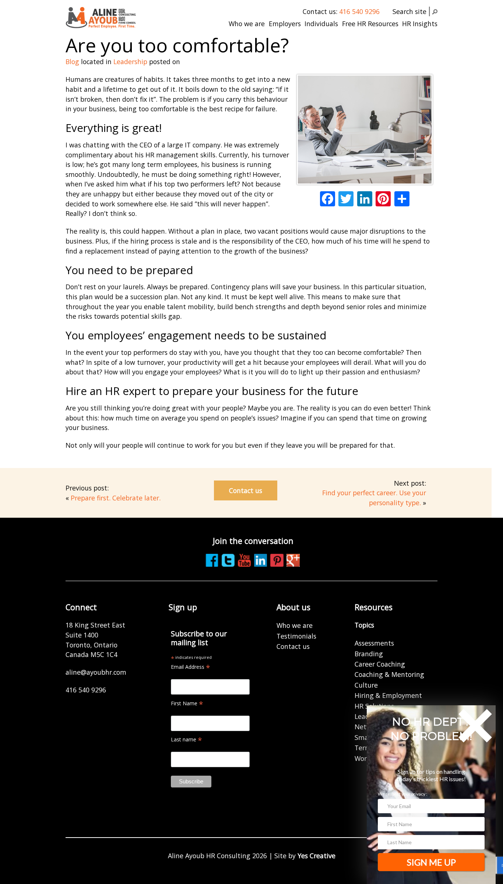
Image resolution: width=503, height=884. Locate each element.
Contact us (245, 490)
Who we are (247, 23)
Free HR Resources (370, 23)
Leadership (130, 61)
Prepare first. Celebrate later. (116, 497)
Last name (186, 739)
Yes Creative (316, 855)
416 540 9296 (359, 11)
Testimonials (296, 636)
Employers (285, 23)
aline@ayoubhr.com (96, 672)
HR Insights (419, 23)
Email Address (190, 667)
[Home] (101, 17)
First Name (187, 703)
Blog (72, 61)
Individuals (321, 23)
